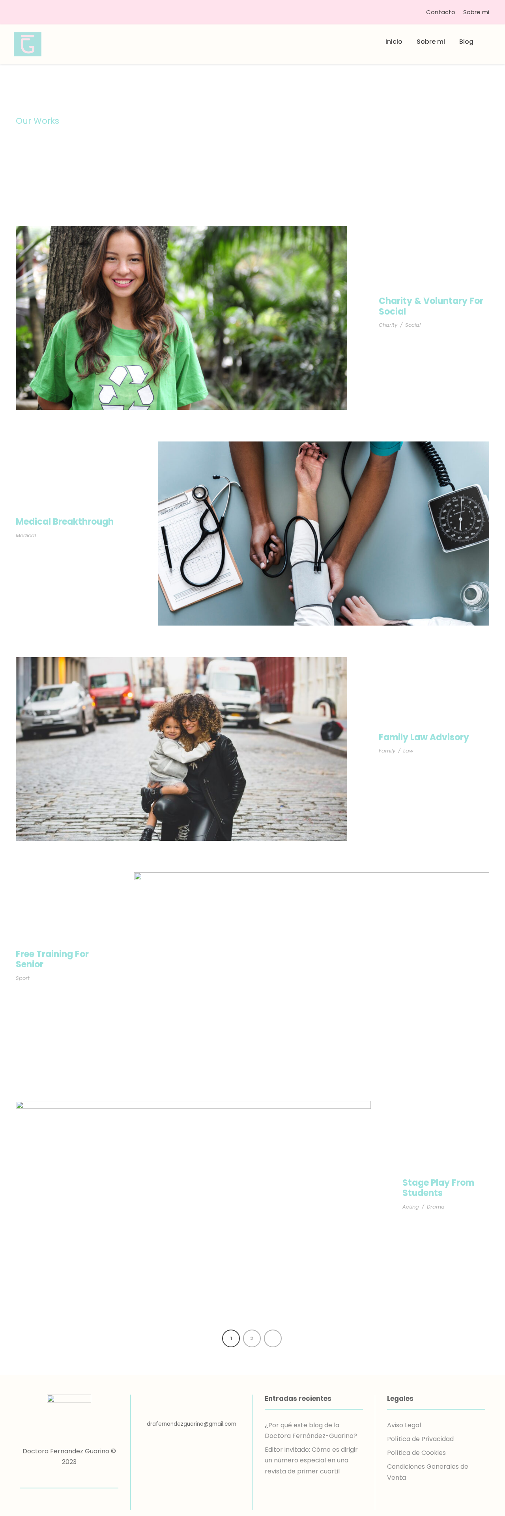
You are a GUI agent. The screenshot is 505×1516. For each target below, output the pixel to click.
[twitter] (69, 1477)
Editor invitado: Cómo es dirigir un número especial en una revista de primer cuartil (311, 1460)
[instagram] (83, 1477)
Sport (23, 978)
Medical (26, 535)
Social (413, 325)
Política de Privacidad (420, 1438)
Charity (388, 325)
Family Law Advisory (424, 737)
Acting (410, 1207)
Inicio (393, 41)
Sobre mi (476, 12)
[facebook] (55, 1477)
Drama (436, 1207)
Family (387, 750)
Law (408, 750)
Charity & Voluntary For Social (431, 306)
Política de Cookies (416, 1452)
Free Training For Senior (52, 959)
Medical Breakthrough (65, 522)
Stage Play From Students (438, 1188)
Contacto (440, 12)
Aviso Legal (404, 1425)
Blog (466, 41)
